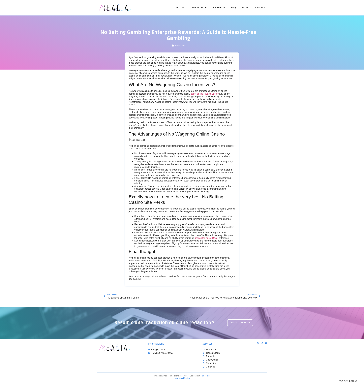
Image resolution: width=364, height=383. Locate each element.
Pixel (206, 376)
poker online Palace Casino (205, 94)
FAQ (233, 7)
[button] (240, 322)
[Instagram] (258, 343)
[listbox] (348, 380)
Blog (245, 7)
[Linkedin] (266, 343)
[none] (343, 380)
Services (198, 7)
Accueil (180, 7)
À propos (218, 7)
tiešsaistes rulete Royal (206, 238)
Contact (259, 7)
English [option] (353, 380)
